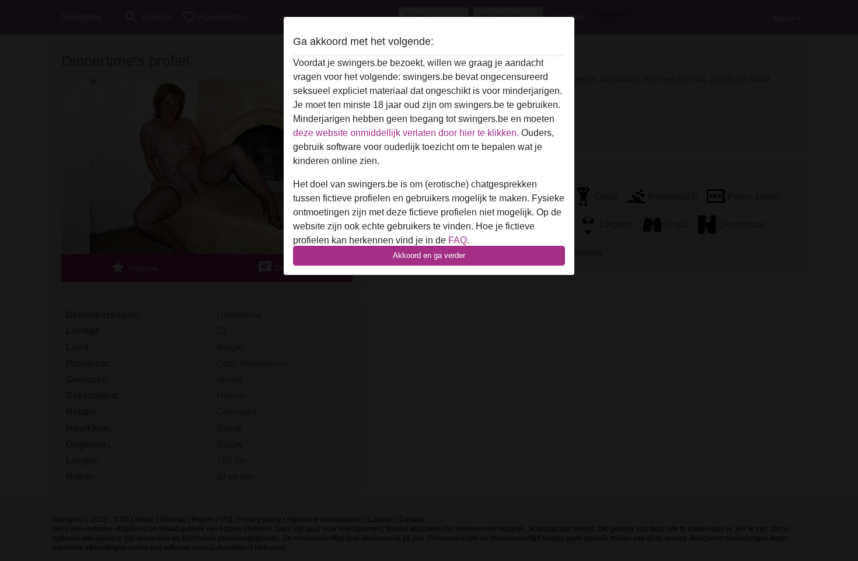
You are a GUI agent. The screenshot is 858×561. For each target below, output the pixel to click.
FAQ (457, 240)
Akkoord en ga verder (429, 255)
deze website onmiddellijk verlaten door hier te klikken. (406, 133)
